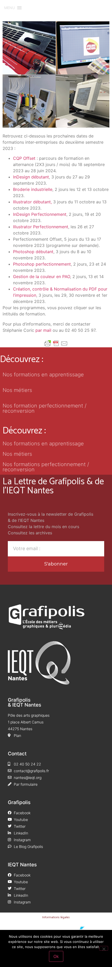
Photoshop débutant (33, 251)
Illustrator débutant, (32, 201)
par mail (43, 330)
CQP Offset (24, 158)
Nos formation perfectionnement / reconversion (44, 408)
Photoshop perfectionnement (42, 264)
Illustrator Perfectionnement (40, 226)
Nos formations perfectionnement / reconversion (46, 467)
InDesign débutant (31, 176)
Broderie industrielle (32, 189)
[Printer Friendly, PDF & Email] (56, 343)
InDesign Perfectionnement (39, 214)
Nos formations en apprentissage (43, 374)
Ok (56, 956)
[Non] (103, 948)
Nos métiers (17, 390)
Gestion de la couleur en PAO (41, 276)
